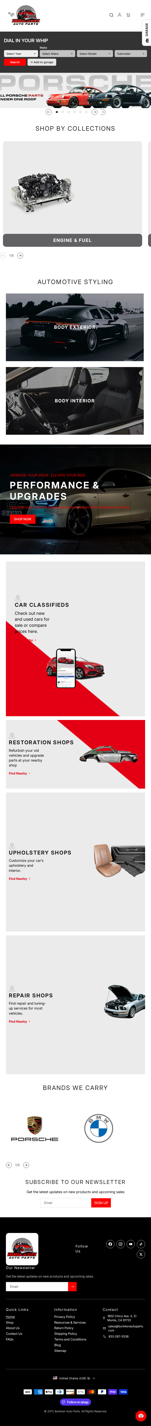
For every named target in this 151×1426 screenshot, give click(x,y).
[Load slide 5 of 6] (80, 112)
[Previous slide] (49, 112)
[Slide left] (3, 256)
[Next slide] (95, 112)
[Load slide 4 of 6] (74, 112)
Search (15, 62)
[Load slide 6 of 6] (86, 112)
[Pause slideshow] (102, 112)
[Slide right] (20, 256)
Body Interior (75, 401)
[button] (140, 15)
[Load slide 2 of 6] (63, 112)
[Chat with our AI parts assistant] (141, 1416)
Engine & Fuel (72, 240)
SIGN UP (101, 1203)
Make (43, 47)
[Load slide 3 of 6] (69, 112)
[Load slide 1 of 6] (57, 112)
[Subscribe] (72, 1286)
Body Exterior (75, 327)
